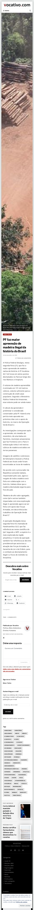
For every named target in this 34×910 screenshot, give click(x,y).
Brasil (16, 783)
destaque (7, 786)
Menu (7, 11)
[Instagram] (19, 850)
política (7, 795)
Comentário (23, 662)
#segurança (8, 780)
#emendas (18, 754)
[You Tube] (23, 850)
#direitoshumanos (23, 745)
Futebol (6, 792)
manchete (23, 792)
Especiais (7, 870)
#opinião (7, 771)
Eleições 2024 (8, 865)
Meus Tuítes (7, 683)
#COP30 (16, 739)
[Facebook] (15, 850)
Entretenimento (9, 789)
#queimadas (22, 774)
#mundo (24, 768)
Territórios (7, 334)
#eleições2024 (8, 754)
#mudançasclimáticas (11, 768)
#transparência (20, 780)
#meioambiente (9, 766)
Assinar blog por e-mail (10, 691)
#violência (7, 783)
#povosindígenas (9, 774)
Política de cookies (21, 902)
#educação (17, 748)
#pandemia (16, 771)
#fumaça (16, 757)
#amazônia (18, 730)
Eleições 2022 (8, 863)
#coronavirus (8, 742)
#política (26, 771)
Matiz (6, 874)
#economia (7, 748)
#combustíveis (9, 736)
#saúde (14, 777)
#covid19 (19, 742)
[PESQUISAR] (29, 11)
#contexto (7, 739)
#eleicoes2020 (8, 751)
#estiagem (7, 757)
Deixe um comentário (24, 358)
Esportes (20, 789)
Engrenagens (17, 786)
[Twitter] (11, 850)
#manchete (12, 617)
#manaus (7, 763)
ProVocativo (8, 879)
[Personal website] (3, 637)
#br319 (17, 733)
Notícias (7, 877)
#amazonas (8, 730)
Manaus (14, 792)
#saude (6, 777)
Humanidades (9, 872)
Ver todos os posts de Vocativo (12, 634)
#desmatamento (9, 745)
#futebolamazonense (11, 760)
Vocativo (17, 843)
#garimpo (24, 760)
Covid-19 (23, 783)
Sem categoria (9, 881)
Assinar (25, 580)
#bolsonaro (8, 733)
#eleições (18, 751)
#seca (21, 777)
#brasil (24, 733)
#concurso (20, 736)
